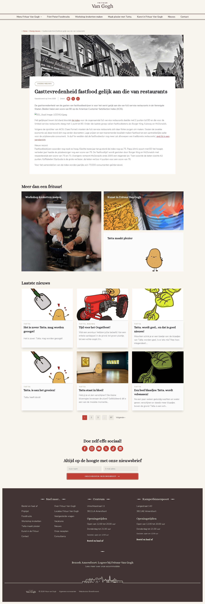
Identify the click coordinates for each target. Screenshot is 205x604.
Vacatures (59, 521)
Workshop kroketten (31, 521)
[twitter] (106, 448)
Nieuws (171, 16)
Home (25, 31)
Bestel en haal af (29, 506)
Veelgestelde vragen (64, 516)
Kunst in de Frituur (30, 531)
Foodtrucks (26, 516)
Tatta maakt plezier (30, 526)
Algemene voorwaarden (67, 591)
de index (76, 120)
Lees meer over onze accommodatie (102, 566)
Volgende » (120, 417)
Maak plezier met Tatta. (120, 16)
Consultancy (60, 536)
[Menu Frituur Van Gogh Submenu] (42, 16)
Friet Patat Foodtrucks (58, 16)
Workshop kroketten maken (89, 16)
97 (111, 417)
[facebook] (85, 448)
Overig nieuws (34, 31)
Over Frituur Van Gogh (65, 506)
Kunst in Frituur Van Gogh (150, 16)
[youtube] (99, 448)
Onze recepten (61, 531)
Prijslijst (25, 511)
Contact (185, 16)
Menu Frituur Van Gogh (28, 16)
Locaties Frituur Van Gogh (66, 511)
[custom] (113, 448)
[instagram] (92, 448)
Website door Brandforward (89, 591)
